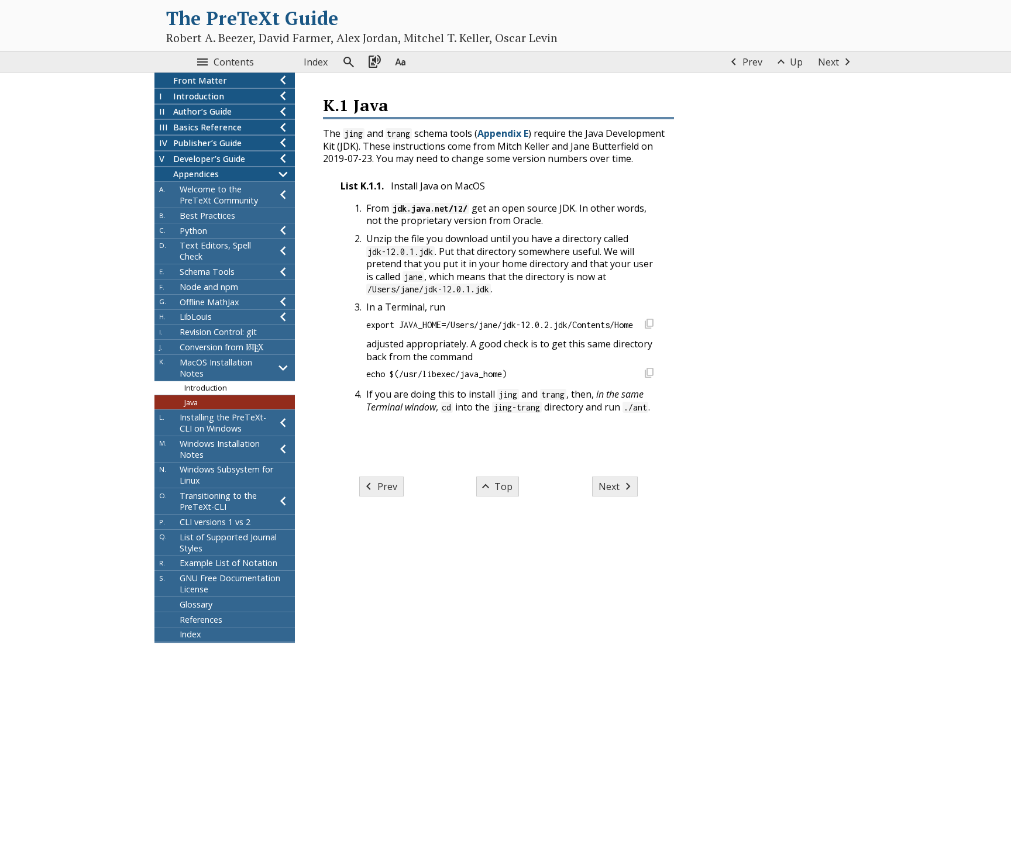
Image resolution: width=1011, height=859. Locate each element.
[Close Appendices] (283, 174)
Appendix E (502, 133)
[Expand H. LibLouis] (283, 317)
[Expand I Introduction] (283, 96)
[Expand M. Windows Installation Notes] (283, 449)
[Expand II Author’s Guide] (283, 112)
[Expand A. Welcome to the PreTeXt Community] (283, 195)
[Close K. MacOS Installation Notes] (283, 368)
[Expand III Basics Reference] (283, 127)
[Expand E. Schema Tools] (283, 271)
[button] (648, 325)
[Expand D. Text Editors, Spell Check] (283, 251)
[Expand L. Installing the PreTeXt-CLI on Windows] (283, 423)
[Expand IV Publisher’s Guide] (283, 143)
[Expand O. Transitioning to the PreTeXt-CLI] (283, 501)
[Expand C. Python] (283, 230)
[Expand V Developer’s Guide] (283, 158)
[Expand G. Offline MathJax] (283, 302)
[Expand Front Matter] (283, 80)
